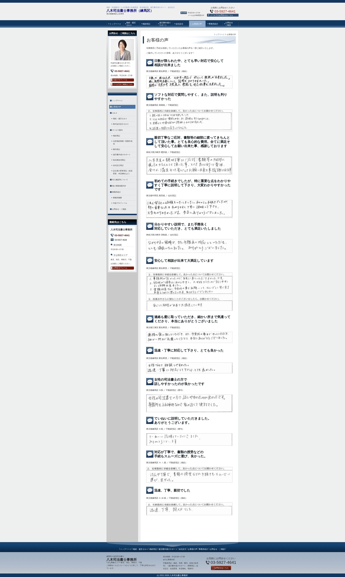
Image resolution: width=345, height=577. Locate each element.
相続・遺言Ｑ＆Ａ (131, 24)
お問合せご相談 (229, 24)
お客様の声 (197, 24)
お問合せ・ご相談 (119, 209)
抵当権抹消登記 (119, 160)
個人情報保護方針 (119, 186)
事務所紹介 (213, 24)
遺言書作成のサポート (165, 24)
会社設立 (179, 24)
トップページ (115, 24)
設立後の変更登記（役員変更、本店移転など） (122, 172)
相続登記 (146, 24)
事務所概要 (117, 198)
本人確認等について (120, 180)
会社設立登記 (118, 165)
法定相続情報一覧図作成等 (122, 142)
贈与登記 (116, 149)
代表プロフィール (120, 203)
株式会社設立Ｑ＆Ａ (121, 124)
